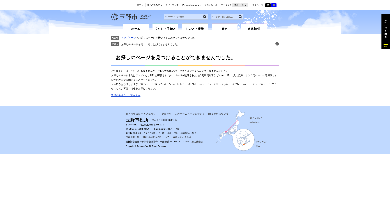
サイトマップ (172, 5)
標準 (236, 5)
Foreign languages (191, 5)
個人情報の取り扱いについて (142, 113)
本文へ (140, 5)
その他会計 (197, 141)
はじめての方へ (154, 5)
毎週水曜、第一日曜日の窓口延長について (147, 137)
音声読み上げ (210, 5)
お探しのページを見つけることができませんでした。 (150, 44)
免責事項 (167, 113)
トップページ (128, 37)
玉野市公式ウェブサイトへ (125, 95)
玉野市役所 (131, 16)
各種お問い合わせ (182, 137)
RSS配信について (218, 113)
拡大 (244, 5)
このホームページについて (190, 113)
